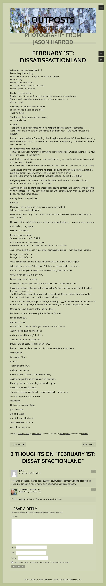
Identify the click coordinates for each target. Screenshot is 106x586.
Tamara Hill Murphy (28, 489)
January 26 (18, 445)
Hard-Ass (89, 445)
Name (14, 547)
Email (13, 553)
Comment (16, 516)
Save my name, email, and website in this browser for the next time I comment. (41, 562)
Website (14, 558)
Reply (93, 471)
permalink (84, 434)
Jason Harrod (36, 434)
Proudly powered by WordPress (38, 580)
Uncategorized (65, 434)
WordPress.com (74, 580)
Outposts (53, 19)
